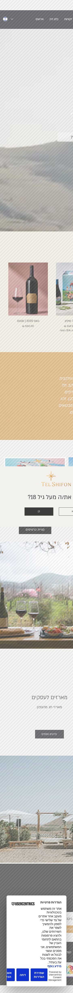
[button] (39, 511)
